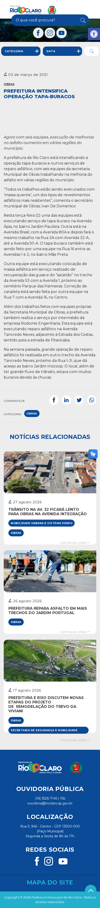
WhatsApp (91, 400)
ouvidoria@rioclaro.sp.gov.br (50, 803)
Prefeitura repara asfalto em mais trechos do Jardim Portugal (47, 610)
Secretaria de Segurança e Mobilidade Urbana (44, 731)
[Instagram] (50, 33)
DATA (51, 51)
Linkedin (66, 400)
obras (32, 413)
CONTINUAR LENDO (74, 543)
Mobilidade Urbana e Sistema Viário (41, 523)
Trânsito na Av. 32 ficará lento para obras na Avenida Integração (47, 511)
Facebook (54, 400)
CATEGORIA (14, 51)
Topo (91, 890)
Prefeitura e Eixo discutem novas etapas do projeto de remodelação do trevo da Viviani (46, 704)
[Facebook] (38, 33)
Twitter (79, 400)
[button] (94, 34)
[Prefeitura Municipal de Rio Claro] (33, 10)
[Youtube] (61, 33)
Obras (9, 84)
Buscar (82, 20)
